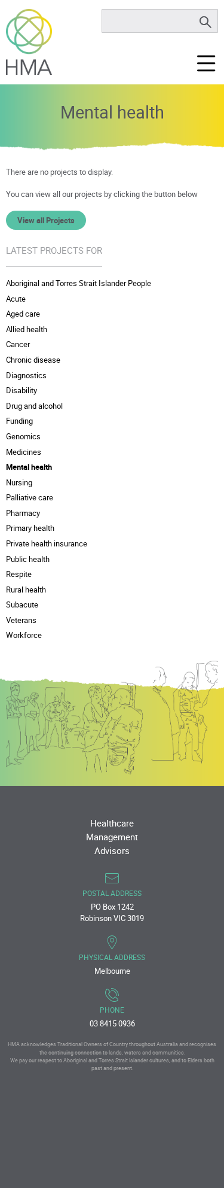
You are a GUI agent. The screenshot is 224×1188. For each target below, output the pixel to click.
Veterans (21, 620)
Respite (19, 574)
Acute (16, 298)
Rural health (26, 589)
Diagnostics (26, 375)
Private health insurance (46, 543)
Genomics (23, 436)
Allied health (26, 329)
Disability (21, 390)
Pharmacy (23, 513)
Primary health (30, 527)
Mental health (29, 466)
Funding (19, 420)
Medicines (23, 451)
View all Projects (46, 220)
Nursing (19, 482)
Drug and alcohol (34, 405)
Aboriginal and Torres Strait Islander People (78, 283)
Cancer (18, 344)
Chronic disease (33, 359)
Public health (28, 559)
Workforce (24, 635)
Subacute (22, 604)
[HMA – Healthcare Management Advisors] (29, 42)
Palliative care (29, 497)
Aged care (23, 313)
